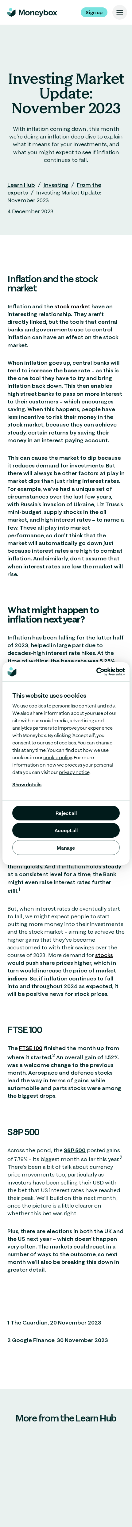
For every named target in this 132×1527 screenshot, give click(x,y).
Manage (66, 848)
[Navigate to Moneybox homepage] (32, 12)
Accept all (66, 830)
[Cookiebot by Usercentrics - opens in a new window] (110, 671)
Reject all (66, 813)
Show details (26, 784)
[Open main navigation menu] (119, 12)
